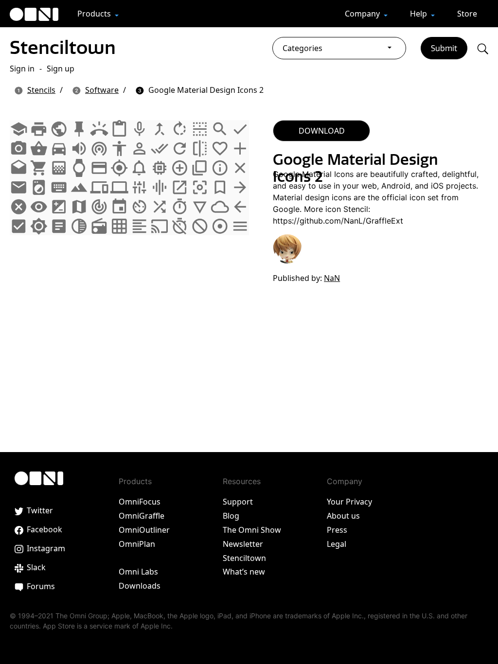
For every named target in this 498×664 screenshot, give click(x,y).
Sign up (60, 68)
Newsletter (243, 544)
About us (343, 515)
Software (102, 90)
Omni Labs (138, 571)
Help (419, 13)
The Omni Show (252, 529)
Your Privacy (349, 501)
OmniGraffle (141, 515)
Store (467, 13)
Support (238, 501)
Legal (336, 544)
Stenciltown (63, 47)
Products (95, 13)
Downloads (139, 585)
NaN (332, 278)
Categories (302, 48)
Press (337, 529)
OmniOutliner (144, 529)
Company (363, 13)
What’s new (244, 571)
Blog (231, 515)
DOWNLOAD (322, 130)
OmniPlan (137, 544)
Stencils (41, 90)
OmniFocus (139, 501)
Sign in (22, 68)
